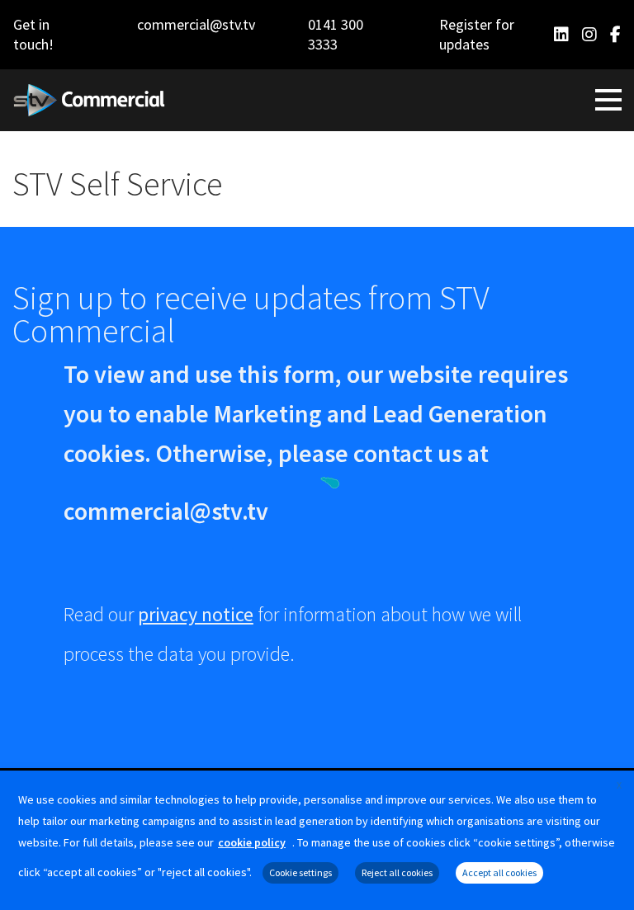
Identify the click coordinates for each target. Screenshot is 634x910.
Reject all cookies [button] (397, 872)
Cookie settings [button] (300, 872)
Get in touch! (33, 34)
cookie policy (252, 842)
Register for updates (476, 34)
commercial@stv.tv (196, 24)
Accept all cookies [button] (499, 872)
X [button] (619, 785)
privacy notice (195, 614)
